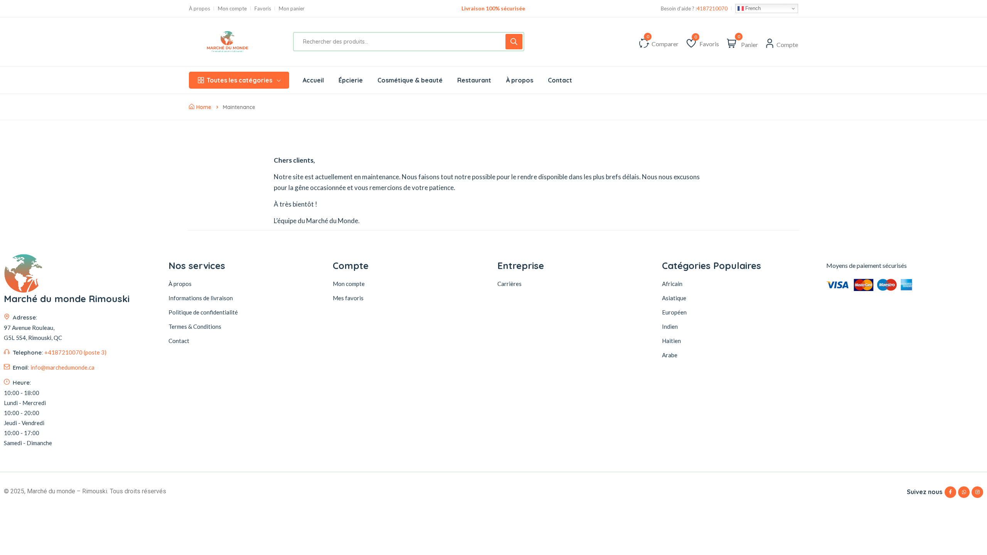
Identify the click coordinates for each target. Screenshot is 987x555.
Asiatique (674, 297)
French (752, 8)
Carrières (509, 283)
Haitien (671, 340)
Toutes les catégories (239, 80)
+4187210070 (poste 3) (75, 352)
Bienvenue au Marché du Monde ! (493, 8)
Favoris (262, 8)
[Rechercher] (513, 41)
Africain (672, 283)
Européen (674, 312)
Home (203, 107)
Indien (670, 326)
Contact (178, 340)
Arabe (669, 355)
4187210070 (712, 8)
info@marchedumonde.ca (62, 367)
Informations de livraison (200, 297)
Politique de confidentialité (203, 312)
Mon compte (232, 8)
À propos (199, 8)
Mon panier (292, 8)
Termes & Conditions (194, 326)
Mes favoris (348, 297)
